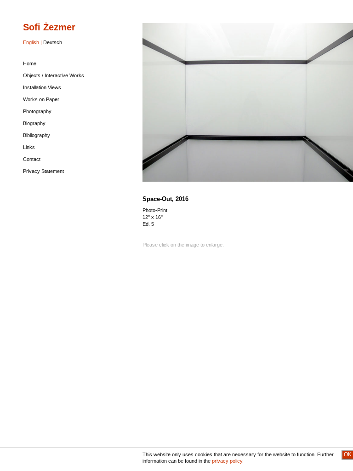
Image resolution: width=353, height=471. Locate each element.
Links (29, 147)
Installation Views (42, 87)
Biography (34, 123)
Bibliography (36, 135)
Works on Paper (41, 99)
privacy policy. (228, 461)
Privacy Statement (43, 171)
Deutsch (52, 42)
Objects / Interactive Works (53, 75)
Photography (37, 111)
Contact (31, 159)
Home (29, 63)
